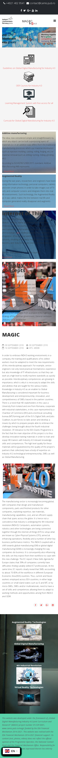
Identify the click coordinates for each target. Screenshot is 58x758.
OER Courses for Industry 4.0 (29, 85)
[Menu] (54, 21)
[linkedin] (36, 10)
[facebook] (21, 10)
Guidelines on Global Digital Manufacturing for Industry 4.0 (29, 68)
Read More (9, 171)
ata (18, 232)
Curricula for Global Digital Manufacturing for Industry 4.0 (29, 120)
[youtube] (33, 10)
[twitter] (24, 10)
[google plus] (28, 10)
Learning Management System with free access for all (29, 103)
